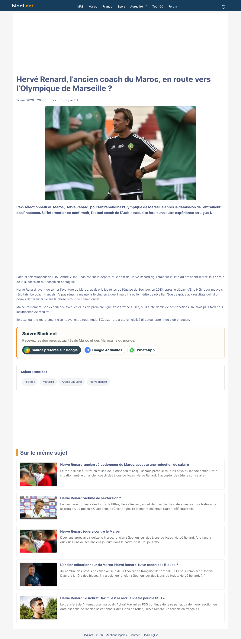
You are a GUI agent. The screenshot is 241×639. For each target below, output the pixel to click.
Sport (121, 6)
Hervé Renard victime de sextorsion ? (90, 498)
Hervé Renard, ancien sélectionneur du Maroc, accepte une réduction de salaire (124, 464)
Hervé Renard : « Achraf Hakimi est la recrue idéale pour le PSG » (112, 598)
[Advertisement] (120, 43)
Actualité (136, 6)
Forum (173, 6)
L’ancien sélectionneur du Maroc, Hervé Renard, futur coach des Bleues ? (119, 565)
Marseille (48, 381)
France (107, 6)
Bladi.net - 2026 (92, 635)
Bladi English (151, 635)
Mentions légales (116, 635)
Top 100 (157, 6)
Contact (135, 635)
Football (30, 381)
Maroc (93, 6)
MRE (80, 6)
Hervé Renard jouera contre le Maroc (90, 531)
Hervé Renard (98, 381)
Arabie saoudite (72, 381)
